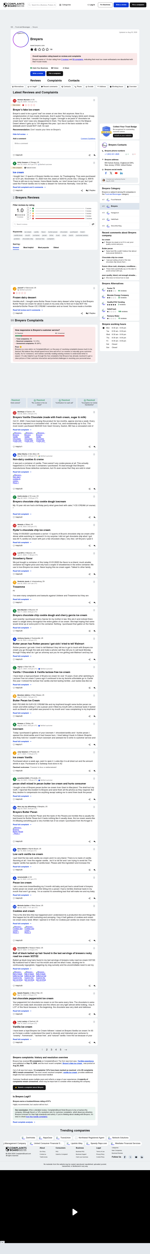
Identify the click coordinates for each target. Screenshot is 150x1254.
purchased (74, 232)
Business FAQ (80, 1151)
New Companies (117, 1150)
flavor (43, 232)
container (36, 235)
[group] (18, 87)
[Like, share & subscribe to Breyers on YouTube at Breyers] (116, 173)
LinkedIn (142, 1157)
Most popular (43, 248)
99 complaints (77, 59)
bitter (51, 235)
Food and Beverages (113, 194)
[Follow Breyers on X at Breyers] (111, 173)
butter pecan (52, 232)
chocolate (63, 232)
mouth (27, 235)
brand (82, 232)
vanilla (36, 232)
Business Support (81, 1154)
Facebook (125, 1157)
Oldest (56, 248)
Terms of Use (100, 1151)
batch (71, 235)
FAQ (57, 1151)
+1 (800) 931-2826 (112, 154)
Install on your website (123, 135)
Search (29, 5)
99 (24, 339)
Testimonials (43, 1157)
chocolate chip (28, 239)
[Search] (42, 5)
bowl (58, 235)
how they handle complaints (36, 1117)
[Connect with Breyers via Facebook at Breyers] (106, 173)
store (64, 235)
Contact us (43, 1154)
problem (17, 239)
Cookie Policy (100, 1157)
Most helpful (28, 248)
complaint (50, 239)
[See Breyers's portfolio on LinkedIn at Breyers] (121, 173)
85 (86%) (28, 343)
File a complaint (55, 73)
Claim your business (82, 1157)
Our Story (42, 1151)
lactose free (40, 239)
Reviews (35, 81)
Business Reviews (117, 1153)
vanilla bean (18, 235)
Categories (66, 5)
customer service (82, 235)
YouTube (136, 1157)
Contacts (74, 81)
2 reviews (65, 59)
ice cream (28, 232)
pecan (44, 235)
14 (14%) (28, 341)
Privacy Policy (100, 1154)
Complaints (54, 81)
